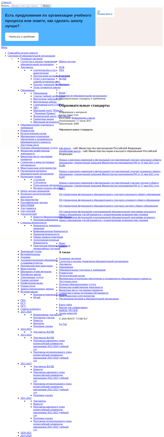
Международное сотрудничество (77, 295)
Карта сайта (65, 304)
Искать (46, 6)
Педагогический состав (72, 275)
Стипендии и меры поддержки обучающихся (83, 293)
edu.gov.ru (65, 148)
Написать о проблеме (22, 36)
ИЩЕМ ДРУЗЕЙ (68, 310)
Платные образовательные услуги (77, 284)
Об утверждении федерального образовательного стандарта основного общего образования (109, 200)
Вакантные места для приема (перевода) (81, 290)
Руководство (66, 272)
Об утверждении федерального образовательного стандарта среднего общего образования (108, 205)
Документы (65, 264)
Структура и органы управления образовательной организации (93, 261)
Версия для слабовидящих (73, 307)
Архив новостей (68, 313)
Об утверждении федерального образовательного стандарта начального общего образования (109, 194)
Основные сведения (70, 258)
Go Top (63, 324)
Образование (66, 267)
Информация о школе (83, 118)
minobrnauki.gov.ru (70, 151)
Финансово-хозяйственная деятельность (81, 287)
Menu (4, 47)
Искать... (6, 5)
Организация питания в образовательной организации (89, 298)
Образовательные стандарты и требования (82, 270)
